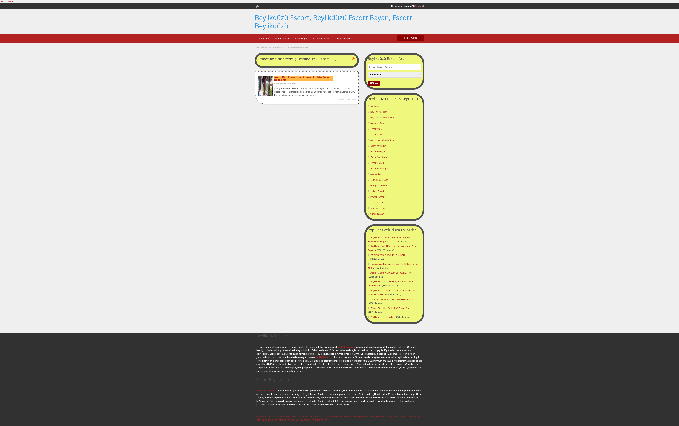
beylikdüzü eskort (378, 123)
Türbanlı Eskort (342, 38)
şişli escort (295, 416)
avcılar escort (6, 1)
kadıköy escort (302, 420)
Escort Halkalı (377, 163)
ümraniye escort (319, 420)
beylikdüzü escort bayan (382, 117)
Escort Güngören (378, 157)
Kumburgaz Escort (379, 202)
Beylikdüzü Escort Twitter (382, 317)
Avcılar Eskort (281, 38)
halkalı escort (282, 416)
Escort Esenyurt (377, 151)
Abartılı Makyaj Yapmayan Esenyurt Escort (390, 273)
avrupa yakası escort (324, 416)
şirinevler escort (378, 208)
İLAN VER (410, 38)
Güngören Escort (378, 185)
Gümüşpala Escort (379, 180)
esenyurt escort (377, 174)
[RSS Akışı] (257, 6)
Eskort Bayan (301, 38)
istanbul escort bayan (267, 420)
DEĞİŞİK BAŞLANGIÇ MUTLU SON (387, 255)
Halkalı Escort (377, 191)
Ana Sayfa (263, 38)
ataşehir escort (286, 420)
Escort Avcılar (376, 129)
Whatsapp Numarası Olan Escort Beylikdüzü (391, 299)
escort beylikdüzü (378, 146)
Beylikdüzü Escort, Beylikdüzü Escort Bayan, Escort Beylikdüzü (333, 21)
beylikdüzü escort (378, 112)
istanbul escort (377, 197)
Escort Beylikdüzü (265, 390)
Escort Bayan (376, 134)
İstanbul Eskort (321, 38)
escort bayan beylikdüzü (382, 140)
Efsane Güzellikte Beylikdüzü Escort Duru (390, 308)
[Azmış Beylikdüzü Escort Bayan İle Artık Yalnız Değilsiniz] (265, 95)
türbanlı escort (377, 214)
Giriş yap (418, 6)
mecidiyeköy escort (346, 416)
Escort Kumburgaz (379, 168)
